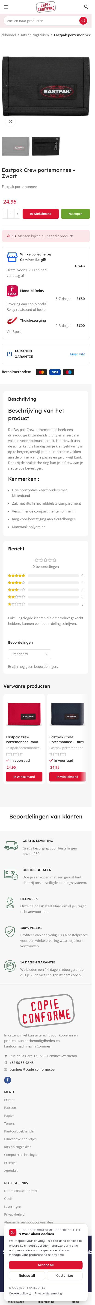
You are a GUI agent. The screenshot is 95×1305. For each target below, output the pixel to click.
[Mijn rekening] (85, 6)
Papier (9, 1206)
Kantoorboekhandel (19, 1222)
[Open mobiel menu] (5, 6)
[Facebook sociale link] (7, 1171)
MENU (9, 1183)
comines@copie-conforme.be (32, 1160)
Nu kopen (75, 214)
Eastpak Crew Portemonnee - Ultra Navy (66, 742)
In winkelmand (40, 214)
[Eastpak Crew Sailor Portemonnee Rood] (24, 714)
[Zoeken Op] (83, 21)
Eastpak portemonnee (72, 35)
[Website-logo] (46, 6)
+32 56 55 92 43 (22, 1154)
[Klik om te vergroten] (10, 121)
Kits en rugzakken (35, 35)
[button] (6, 86)
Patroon (10, 1199)
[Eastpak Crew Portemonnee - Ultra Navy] (67, 714)
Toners (9, 1214)
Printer (9, 1191)
